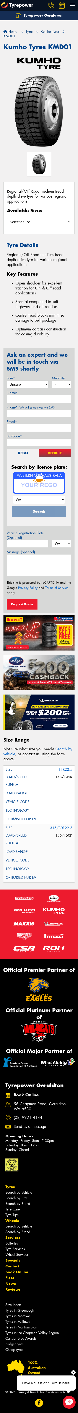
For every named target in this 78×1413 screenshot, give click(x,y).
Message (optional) (21, 552)
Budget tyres (14, 1344)
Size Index (13, 1305)
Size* (11, 378)
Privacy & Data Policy (31, 1392)
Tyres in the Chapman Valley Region (32, 1333)
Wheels (12, 1220)
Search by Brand (17, 1203)
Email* (12, 422)
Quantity (58, 378)
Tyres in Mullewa (17, 1321)
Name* (12, 393)
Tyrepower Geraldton (43, 15)
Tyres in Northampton (21, 1327)
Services (12, 1237)
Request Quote (22, 604)
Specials (12, 1260)
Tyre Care (12, 1209)
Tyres (10, 1186)
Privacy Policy (27, 588)
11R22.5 (65, 769)
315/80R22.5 (61, 828)
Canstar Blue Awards (20, 1338)
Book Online (16, 1272)
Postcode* (14, 436)
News (10, 1283)
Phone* (31, 407)
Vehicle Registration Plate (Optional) (25, 535)
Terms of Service (56, 588)
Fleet (9, 1277)
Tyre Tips (11, 1215)
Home (12, 31)
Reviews (13, 1289)
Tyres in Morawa (17, 1316)
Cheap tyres (14, 1349)
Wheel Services (16, 1254)
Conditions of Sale (57, 1392)
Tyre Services (15, 1249)
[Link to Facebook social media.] (39, 1403)
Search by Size (16, 1198)
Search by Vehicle (18, 1192)
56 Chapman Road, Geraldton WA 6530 (40, 1106)
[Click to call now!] (51, 5)
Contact (12, 1266)
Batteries (11, 1243)
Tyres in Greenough (19, 1310)
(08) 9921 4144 (28, 1117)
